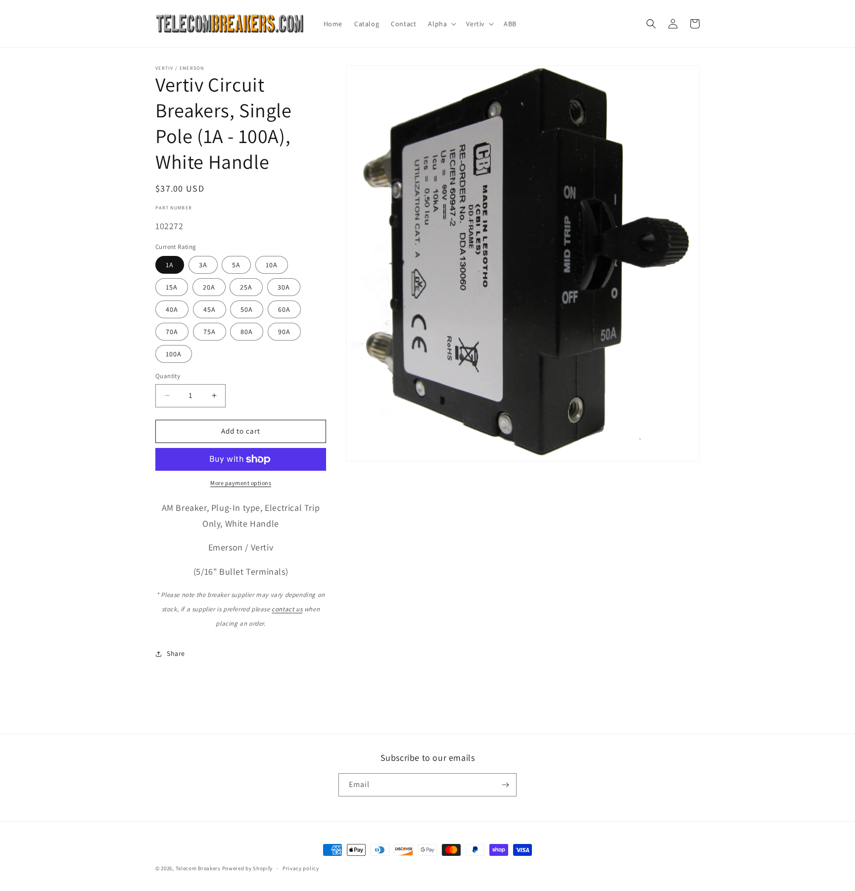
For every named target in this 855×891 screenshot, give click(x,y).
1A (170, 264)
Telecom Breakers (198, 868)
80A (246, 331)
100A (174, 353)
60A (284, 309)
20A (209, 287)
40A (172, 309)
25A (246, 287)
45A (209, 309)
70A (172, 331)
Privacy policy (301, 868)
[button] (441, 23)
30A (284, 287)
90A (284, 331)
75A (209, 331)
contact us (287, 609)
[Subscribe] (505, 784)
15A (172, 287)
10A (272, 264)
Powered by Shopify (247, 868)
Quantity (167, 376)
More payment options (240, 483)
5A (236, 264)
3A (203, 264)
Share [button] (176, 653)
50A (246, 309)
